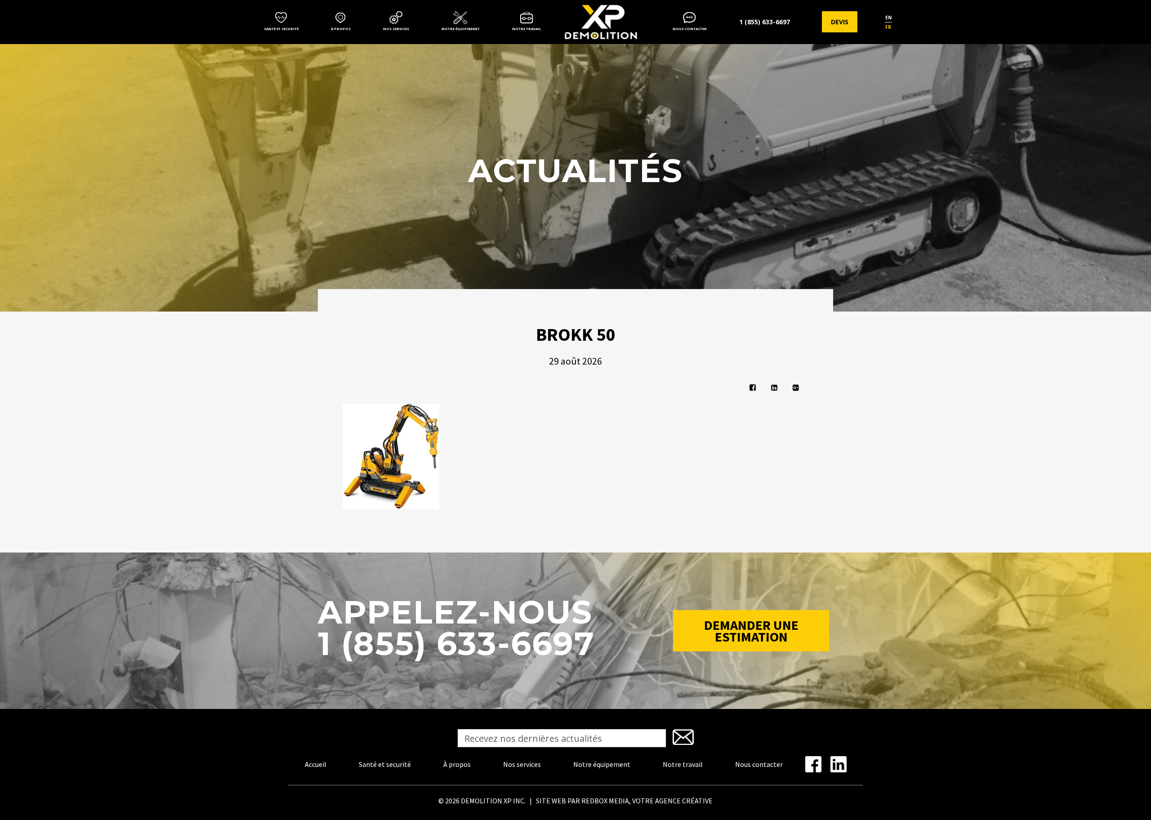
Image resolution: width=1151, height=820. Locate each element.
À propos (341, 29)
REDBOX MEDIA (605, 800)
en (888, 17)
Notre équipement (461, 29)
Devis (839, 22)
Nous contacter (690, 29)
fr (888, 27)
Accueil (315, 764)
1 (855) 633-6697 (764, 22)
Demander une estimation (751, 630)
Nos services (396, 29)
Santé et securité (281, 29)
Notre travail (526, 29)
